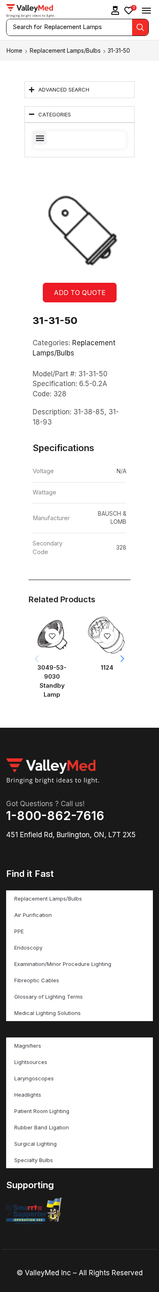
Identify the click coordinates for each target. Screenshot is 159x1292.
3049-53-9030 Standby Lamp (52, 681)
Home (14, 50)
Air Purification (33, 915)
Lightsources (30, 1062)
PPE (19, 931)
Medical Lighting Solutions (47, 1013)
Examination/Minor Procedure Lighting (62, 964)
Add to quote (80, 292)
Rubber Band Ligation (41, 1127)
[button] (115, 10)
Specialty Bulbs (33, 1160)
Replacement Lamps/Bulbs (65, 50)
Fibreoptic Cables (36, 980)
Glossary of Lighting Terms (48, 996)
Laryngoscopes (34, 1078)
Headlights (27, 1094)
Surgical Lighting (35, 1143)
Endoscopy (28, 947)
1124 (107, 667)
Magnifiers (27, 1045)
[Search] (140, 27)
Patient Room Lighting (41, 1111)
